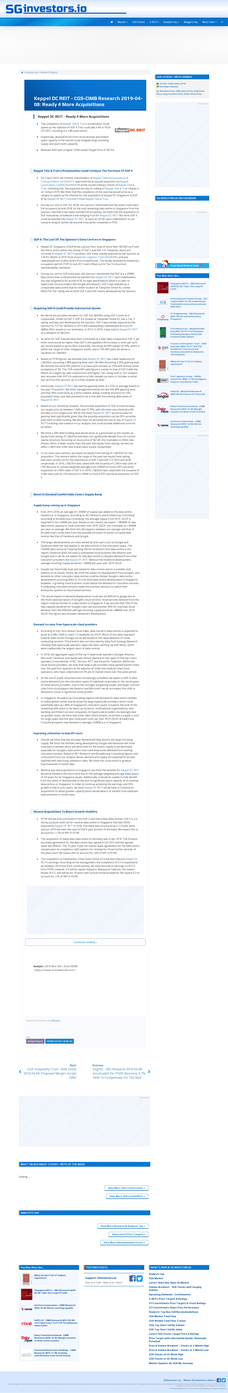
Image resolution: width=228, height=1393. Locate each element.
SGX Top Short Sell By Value (165, 1329)
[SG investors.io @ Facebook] (132, 1278)
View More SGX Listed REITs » (127, 1196)
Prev (86, 1268)
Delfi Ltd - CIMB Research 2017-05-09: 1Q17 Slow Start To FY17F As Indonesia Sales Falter (55, 1323)
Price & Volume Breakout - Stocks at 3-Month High (179, 1345)
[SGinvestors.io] (22, 72)
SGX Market (156, 1278)
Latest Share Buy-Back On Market (169, 1282)
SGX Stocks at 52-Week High (166, 1354)
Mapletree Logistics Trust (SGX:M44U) (96, 257)
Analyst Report (35, 1041)
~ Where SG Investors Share (189, 1380)
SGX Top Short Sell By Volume (167, 1325)
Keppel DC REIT (109, 215)
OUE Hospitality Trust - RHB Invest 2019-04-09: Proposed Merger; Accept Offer (50, 1073)
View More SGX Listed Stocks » (126, 1187)
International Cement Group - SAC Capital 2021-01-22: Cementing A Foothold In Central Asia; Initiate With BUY (189, 302)
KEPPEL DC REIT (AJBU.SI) (59, 1041)
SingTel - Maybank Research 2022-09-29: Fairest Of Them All (187, 392)
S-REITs (154, 22)
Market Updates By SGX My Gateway (171, 1363)
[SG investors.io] (111, 22)
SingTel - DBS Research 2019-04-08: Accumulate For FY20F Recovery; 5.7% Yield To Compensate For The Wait (119, 1073)
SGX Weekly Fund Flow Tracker (167, 1320)
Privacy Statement (178, 1388)
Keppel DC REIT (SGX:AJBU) (63, 199)
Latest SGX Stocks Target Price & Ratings (174, 1333)
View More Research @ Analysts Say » (123, 1226)
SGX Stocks (138, 22)
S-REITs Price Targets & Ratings (168, 1298)
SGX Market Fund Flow (162, 1316)
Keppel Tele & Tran (74, 124)
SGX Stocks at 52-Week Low (166, 1358)
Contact (214, 1388)
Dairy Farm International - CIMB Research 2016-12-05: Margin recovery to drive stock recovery (187, 409)
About (223, 1388)
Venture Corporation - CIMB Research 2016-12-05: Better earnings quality (186, 424)
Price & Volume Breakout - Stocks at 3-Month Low (179, 1350)
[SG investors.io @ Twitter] (139, 1278)
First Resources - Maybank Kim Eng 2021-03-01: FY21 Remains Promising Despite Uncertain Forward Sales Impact (187, 332)
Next (142, 1268)
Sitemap (205, 1388)
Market (122, 22)
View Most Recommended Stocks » (124, 1242)
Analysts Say (170, 22)
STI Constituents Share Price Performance (174, 1307)
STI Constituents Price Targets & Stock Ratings (177, 1303)
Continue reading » (85, 942)
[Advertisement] (85, 910)
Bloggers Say (191, 22)
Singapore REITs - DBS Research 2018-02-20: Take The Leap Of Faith (188, 286)
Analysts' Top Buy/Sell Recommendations (173, 1311)
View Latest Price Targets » (128, 1234)
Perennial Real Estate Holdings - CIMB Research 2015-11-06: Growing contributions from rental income (55, 1353)
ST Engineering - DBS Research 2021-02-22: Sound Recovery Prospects (187, 316)
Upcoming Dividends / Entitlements (170, 1294)
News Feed (208, 22)
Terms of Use (194, 1388)
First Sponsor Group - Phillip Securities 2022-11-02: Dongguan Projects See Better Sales (188, 379)
